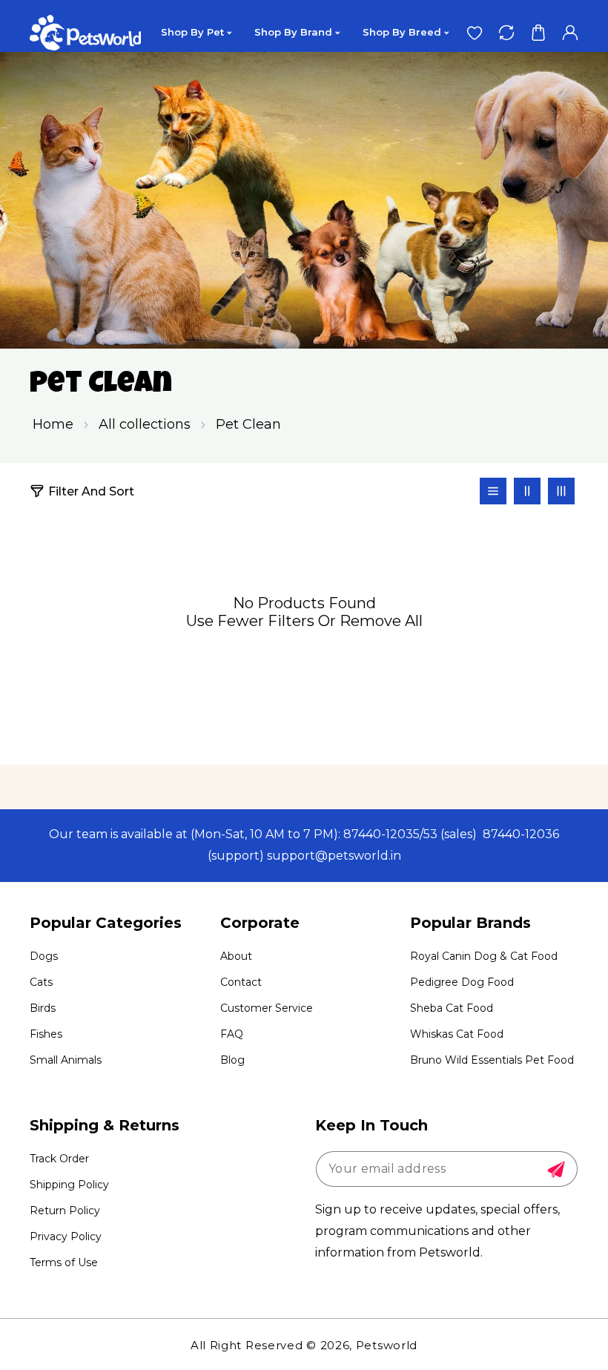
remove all (381, 621)
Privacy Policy (66, 1236)
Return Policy (65, 1210)
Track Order (59, 1158)
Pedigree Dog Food (462, 982)
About (236, 956)
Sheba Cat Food (451, 1008)
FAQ (231, 1034)
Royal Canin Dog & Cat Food (484, 956)
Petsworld (386, 1345)
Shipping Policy (69, 1184)
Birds (43, 1008)
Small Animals (66, 1060)
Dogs (44, 956)
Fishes (46, 1034)
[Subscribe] (556, 1170)
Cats (41, 982)
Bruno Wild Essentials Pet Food (492, 1060)
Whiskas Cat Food (456, 1034)
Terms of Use (64, 1262)
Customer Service (266, 1008)
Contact (241, 982)
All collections (145, 424)
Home (53, 424)
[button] (537, 32)
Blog (232, 1060)
